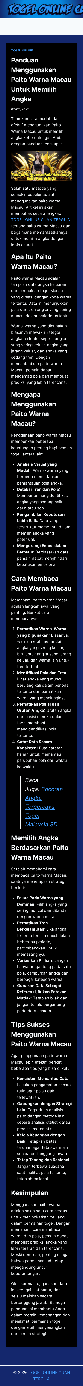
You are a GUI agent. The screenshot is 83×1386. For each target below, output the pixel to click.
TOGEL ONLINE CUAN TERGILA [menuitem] (40, 219)
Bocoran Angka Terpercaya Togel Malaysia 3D (44, 807)
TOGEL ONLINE (22, 50)
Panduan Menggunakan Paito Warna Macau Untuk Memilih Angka (41, 79)
